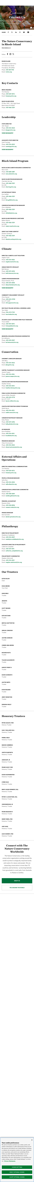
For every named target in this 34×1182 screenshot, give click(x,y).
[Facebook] (8, 32)
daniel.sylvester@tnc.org (13, 516)
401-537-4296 (10, 422)
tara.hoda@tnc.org (11, 314)
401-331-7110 (10, 70)
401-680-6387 (10, 171)
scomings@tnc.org (11, 146)
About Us (17, 880)
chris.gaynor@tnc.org (12, 303)
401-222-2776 (10, 397)
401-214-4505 (10, 282)
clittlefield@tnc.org (11, 213)
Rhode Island (17, 13)
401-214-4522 (10, 362)
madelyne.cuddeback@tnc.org (15, 539)
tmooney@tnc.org (11, 96)
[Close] (32, 1140)
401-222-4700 (10, 299)
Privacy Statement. (10, 1161)
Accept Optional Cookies (17, 1177)
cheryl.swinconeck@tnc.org (14, 447)
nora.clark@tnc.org (11, 174)
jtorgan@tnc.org (10, 130)
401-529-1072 (10, 94)
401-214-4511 (10, 548)
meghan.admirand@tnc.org (14, 562)
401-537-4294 (10, 271)
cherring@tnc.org (11, 187)
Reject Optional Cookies (17, 1172)
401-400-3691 (10, 493)
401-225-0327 (10, 340)
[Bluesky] (24, 32)
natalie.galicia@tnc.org (12, 495)
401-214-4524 (10, 128)
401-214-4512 (10, 433)
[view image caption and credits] (31, 27)
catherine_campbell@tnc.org (14, 550)
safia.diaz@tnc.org (11, 484)
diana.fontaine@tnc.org (13, 285)
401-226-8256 (10, 505)
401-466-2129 (10, 107)
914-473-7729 (10, 312)
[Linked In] (16, 32)
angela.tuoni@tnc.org (12, 261)
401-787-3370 (10, 324)
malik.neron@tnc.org (12, 412)
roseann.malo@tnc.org (12, 507)
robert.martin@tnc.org (12, 226)
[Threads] (19, 32)
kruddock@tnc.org (11, 435)
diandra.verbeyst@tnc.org (13, 239)
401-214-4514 (10, 386)
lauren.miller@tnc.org (12, 401)
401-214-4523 (10, 144)
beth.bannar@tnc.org (12, 273)
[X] (12, 32)
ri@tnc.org (9, 72)
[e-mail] (28, 32)
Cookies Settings (17, 1167)
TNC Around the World (17, 887)
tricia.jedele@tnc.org (12, 326)
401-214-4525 (10, 445)
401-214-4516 (10, 374)
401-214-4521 (10, 560)
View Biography (7, 133)
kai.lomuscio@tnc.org (12, 342)
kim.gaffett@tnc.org (12, 200)
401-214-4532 (10, 259)
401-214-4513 (10, 410)
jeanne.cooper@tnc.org (12, 376)
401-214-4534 (10, 482)
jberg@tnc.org (10, 365)
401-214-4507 (10, 537)
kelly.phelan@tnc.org (12, 424)
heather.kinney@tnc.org (13, 388)
